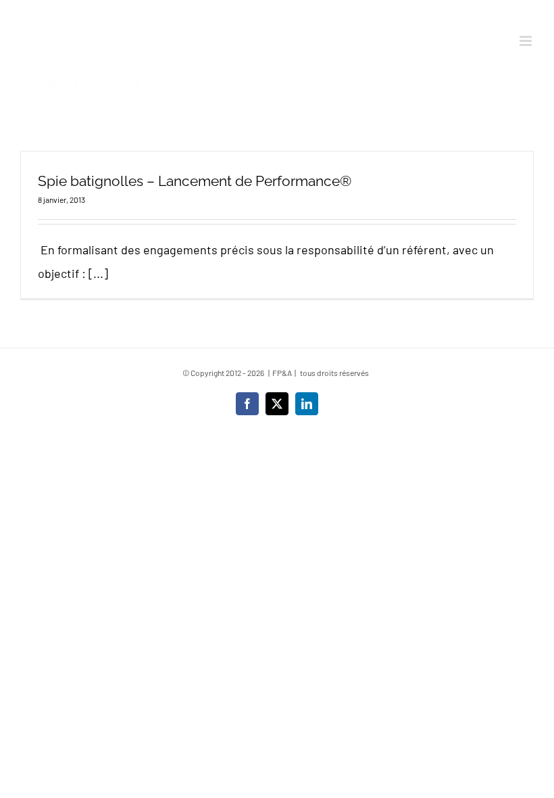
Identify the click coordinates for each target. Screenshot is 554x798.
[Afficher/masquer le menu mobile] (527, 41)
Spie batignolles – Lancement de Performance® (194, 180)
